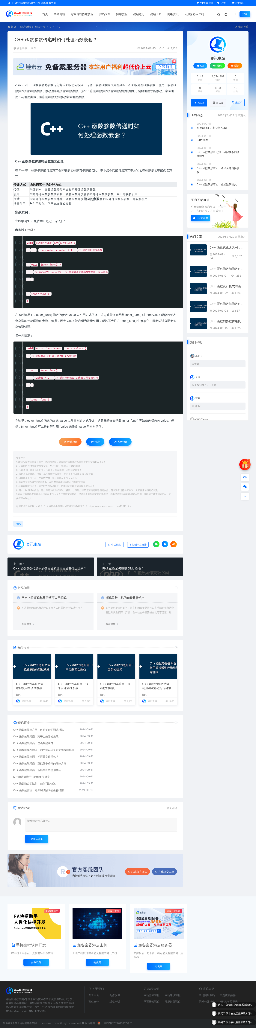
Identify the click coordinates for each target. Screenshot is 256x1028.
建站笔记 (138, 14)
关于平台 (93, 995)
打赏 (97, 441)
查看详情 (26, 623)
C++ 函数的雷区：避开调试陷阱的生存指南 (38, 790)
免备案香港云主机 (92, 945)
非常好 (195, 363)
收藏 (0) (72, 441)
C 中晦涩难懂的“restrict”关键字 (31, 776)
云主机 (222, 2)
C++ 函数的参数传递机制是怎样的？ (228, 321)
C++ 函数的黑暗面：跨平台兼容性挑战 (73, 686)
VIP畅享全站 (206, 2)
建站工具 (156, 14)
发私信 (219, 102)
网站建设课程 (172, 995)
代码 (30, 230)
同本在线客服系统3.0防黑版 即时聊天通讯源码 (240, 1004)
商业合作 (93, 1001)
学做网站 (59, 14)
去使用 (97, 962)
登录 (245, 14)
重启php (196, 406)
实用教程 (121, 14)
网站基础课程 (151, 995)
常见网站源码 (207, 995)
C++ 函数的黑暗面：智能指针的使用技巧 (37, 770)
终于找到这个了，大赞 (204, 384)
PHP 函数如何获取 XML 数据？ (123, 568)
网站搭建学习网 (26, 506)
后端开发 (40, 26)
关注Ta (201, 102)
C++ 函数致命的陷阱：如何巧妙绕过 (34, 783)
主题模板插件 (228, 995)
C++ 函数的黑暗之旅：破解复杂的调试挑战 (31, 686)
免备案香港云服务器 (155, 945)
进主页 (238, 102)
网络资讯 (173, 14)
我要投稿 (243, 26)
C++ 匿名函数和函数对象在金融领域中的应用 (228, 269)
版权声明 (114, 1001)
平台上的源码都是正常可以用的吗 (44, 598)
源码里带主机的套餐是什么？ (125, 598)
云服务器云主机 (194, 14)
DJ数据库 (202, 139)
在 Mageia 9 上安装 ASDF (212, 127)
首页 (45, 14)
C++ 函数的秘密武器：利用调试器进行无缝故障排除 (158, 686)
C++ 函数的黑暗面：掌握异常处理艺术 (35, 756)
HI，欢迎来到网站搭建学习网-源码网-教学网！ (34, 2)
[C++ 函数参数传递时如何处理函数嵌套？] (96, 129)
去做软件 (36, 962)
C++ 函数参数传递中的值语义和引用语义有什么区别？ (49, 568)
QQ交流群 (202, 218)
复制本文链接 (139, 544)
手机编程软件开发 (31, 945)
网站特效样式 (207, 1001)
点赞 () (122, 441)
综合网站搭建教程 (82, 14)
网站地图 (89, 1023)
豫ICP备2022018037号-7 (118, 1023)
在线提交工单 (166, 871)
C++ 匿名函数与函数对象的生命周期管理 (228, 304)
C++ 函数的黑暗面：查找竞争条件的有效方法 (39, 763)
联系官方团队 (139, 871)
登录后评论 (37, 838)
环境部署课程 (172, 1001)
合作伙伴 (114, 995)
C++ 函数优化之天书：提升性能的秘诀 (228, 247)
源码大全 (104, 14)
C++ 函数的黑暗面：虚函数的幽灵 (115, 686)
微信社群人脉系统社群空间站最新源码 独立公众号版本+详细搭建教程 (240, 1022)
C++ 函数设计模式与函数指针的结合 (228, 286)
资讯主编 (22, 48)
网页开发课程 (151, 1001)
